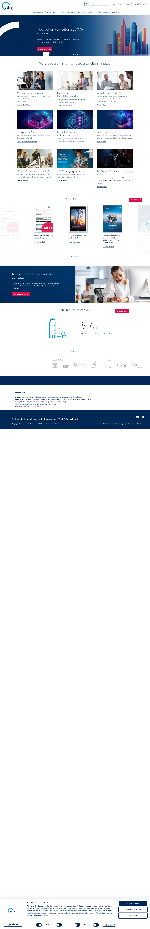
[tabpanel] (75, 35)
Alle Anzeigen (135, 200)
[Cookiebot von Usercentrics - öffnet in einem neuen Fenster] (13, 925)
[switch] (59, 925)
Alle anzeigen (122, 311)
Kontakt (127, 4)
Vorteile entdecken (21, 294)
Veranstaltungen (89, 12)
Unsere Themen (52, 12)
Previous (3, 223)
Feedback (140, 424)
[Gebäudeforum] (81, 365)
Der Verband (38, 12)
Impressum (97, 424)
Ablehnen (133, 916)
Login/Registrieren (140, 4)
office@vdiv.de (56, 424)
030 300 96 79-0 (43, 424)
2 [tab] (75, 54)
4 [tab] (77, 257)
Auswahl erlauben (133, 910)
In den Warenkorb (39, 242)
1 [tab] (73, 54)
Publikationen (103, 12)
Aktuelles (115, 12)
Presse (120, 4)
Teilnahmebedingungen (116, 424)
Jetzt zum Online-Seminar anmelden (51, 49)
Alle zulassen (133, 903)
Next (147, 224)
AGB (104, 424)
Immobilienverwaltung (70, 12)
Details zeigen (108, 925)
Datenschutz (131, 424)
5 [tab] (79, 257)
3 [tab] (77, 54)
